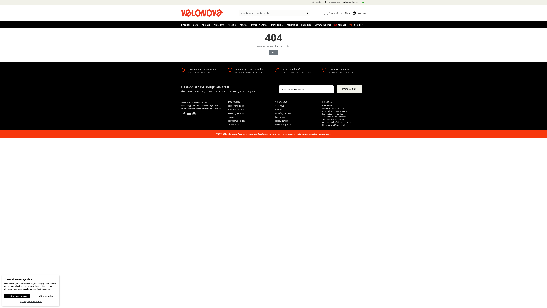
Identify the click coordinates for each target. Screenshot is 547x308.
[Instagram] (194, 113)
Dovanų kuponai (323, 24)
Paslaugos (306, 24)
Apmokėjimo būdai (237, 109)
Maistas (243, 24)
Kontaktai (279, 109)
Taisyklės (232, 117)
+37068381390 (334, 2)
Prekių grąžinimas (236, 113)
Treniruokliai (277, 24)
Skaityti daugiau (43, 289)
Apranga (206, 24)
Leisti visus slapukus (17, 296)
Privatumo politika (236, 120)
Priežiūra (232, 24)
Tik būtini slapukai (44, 296)
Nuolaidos (358, 24)
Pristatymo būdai (236, 105)
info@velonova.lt (352, 2)
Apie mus (279, 105)
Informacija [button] (316, 2)
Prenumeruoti (349, 89)
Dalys (195, 24)
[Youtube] (189, 113)
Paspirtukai (292, 24)
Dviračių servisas (283, 113)
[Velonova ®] (202, 12)
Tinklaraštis (233, 124)
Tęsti (273, 52)
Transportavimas (259, 24)
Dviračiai (185, 24)
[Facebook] (184, 113)
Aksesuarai (219, 24)
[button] (331, 13)
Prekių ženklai (281, 120)
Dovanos (341, 24)
